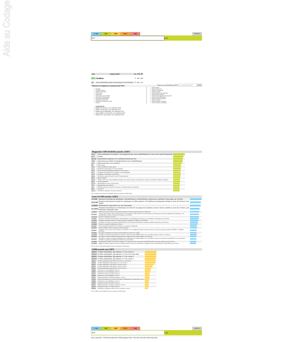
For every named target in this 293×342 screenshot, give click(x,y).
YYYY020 (94, 216)
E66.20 (93, 179)
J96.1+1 (93, 190)
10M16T (94, 254)
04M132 (93, 284)
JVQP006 (94, 224)
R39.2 (93, 181)
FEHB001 (94, 205)
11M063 (93, 282)
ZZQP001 (94, 232)
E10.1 (93, 163)
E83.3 (93, 172)
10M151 (93, 264)
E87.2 (93, 156)
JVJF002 (93, 218)
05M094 (93, 288)
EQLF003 (94, 214)
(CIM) (166, 38)
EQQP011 (94, 222)
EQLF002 (94, 202)
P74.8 (93, 170)
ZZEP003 (94, 230)
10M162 (94, 256)
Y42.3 (93, 154)
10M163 (94, 252)
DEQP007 (94, 239)
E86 (92, 165)
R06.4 (93, 177)
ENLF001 (94, 226)
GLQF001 (94, 243)
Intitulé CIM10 (115, 74)
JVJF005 (94, 199)
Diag (93, 74)
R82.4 (93, 188)
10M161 (94, 259)
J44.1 (92, 187)
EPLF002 (94, 227)
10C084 (93, 279)
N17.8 (93, 167)
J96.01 (93, 176)
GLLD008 (94, 234)
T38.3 (93, 161)
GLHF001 (94, 211)
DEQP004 (94, 236)
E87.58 (93, 183)
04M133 (93, 277)
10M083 (93, 270)
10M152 (93, 266)
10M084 (93, 281)
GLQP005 (94, 241)
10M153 (93, 268)
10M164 (93, 262)
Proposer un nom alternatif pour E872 (167, 85)
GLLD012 (94, 220)
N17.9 (93, 174)
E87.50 (93, 159)
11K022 (93, 286)
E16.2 (93, 185)
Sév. (135, 74)
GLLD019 (94, 209)
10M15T (93, 261)
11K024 (93, 273)
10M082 (93, 275)
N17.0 (93, 168)
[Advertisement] (146, 16)
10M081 (93, 272)
